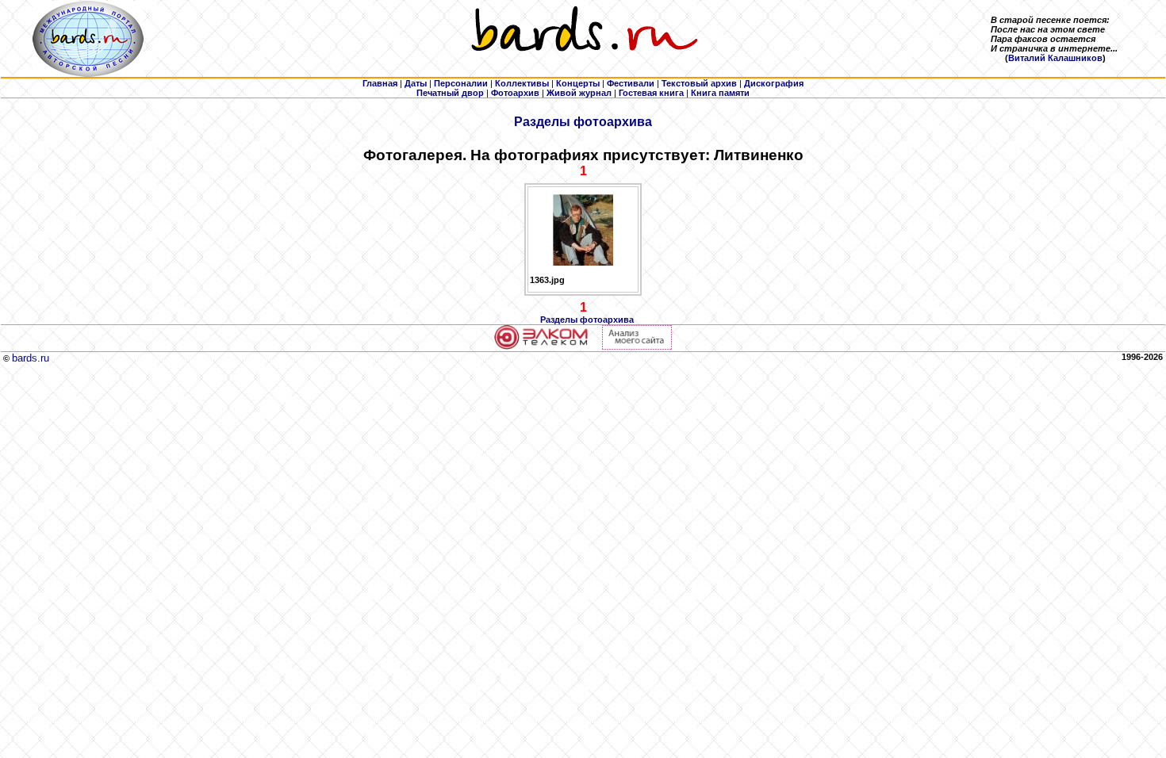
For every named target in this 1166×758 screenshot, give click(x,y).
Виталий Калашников (1055, 58)
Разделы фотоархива (583, 121)
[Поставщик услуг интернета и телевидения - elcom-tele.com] (541, 346)
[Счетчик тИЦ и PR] (637, 346)
